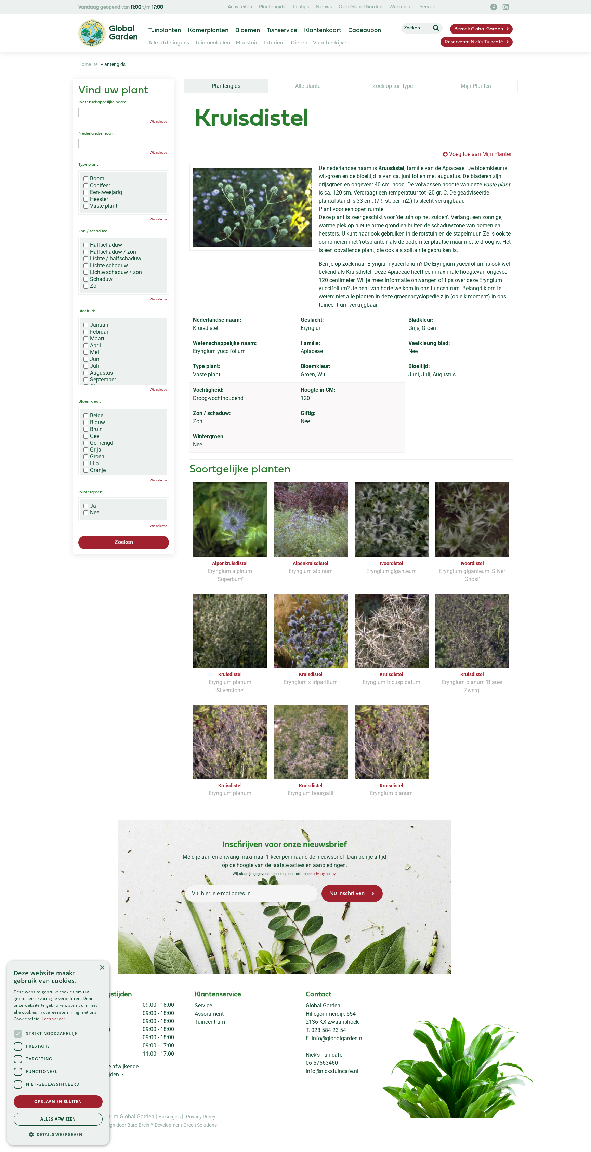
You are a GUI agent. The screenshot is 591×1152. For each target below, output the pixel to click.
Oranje (98, 470)
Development (169, 1125)
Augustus (101, 373)
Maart (97, 338)
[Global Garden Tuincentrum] (92, 33)
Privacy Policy (200, 1117)
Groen (97, 456)
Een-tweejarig (106, 192)
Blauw (97, 422)
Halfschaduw (106, 245)
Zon (95, 286)
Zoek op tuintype (392, 86)
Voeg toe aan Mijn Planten (481, 154)
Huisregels (169, 1117)
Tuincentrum (210, 1022)
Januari (99, 325)
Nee (94, 512)
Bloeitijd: (86, 311)
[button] (58, 1134)
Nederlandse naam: (97, 133)
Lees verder (53, 1019)
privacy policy (324, 874)
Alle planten (309, 86)
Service (203, 1005)
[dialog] (58, 1053)
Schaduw (101, 279)
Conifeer (100, 185)
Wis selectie (158, 121)
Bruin (96, 429)
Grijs (95, 449)
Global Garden (323, 1005)
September (103, 379)
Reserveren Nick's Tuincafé (474, 42)
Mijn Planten (476, 86)
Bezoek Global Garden (478, 29)
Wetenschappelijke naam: (103, 102)
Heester (99, 199)
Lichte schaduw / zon (116, 272)
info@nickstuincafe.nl (332, 1071)
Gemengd (101, 443)
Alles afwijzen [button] (58, 1119)
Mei (94, 352)
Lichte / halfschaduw (115, 258)
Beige (96, 415)
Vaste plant (103, 206)
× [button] (101, 967)
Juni (95, 359)
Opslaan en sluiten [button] (58, 1101)
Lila (94, 463)
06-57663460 (322, 1063)
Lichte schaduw (109, 265)
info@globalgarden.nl (338, 1038)
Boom (97, 178)
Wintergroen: (90, 492)
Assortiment (209, 1013)
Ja (93, 506)
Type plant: (88, 164)
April (95, 345)
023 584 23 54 (328, 1030)
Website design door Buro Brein (116, 1125)
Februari (100, 332)
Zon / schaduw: (92, 231)
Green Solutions (200, 1125)
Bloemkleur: (89, 401)
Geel (95, 436)
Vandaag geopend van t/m (120, 7)
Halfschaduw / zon (113, 252)
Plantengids (226, 86)
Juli (94, 366)
